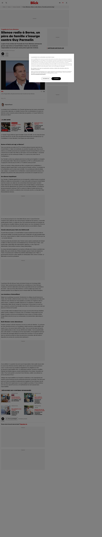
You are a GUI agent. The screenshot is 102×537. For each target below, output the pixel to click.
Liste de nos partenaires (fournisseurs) (38, 74)
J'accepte (56, 78)
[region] (51, 68)
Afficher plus (46, 78)
